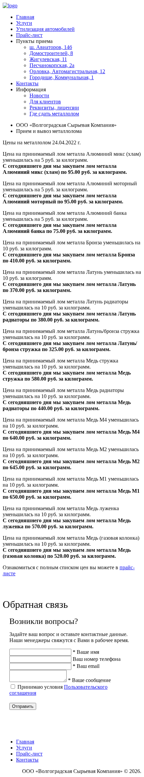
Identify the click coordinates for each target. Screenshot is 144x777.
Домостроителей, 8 (51, 53)
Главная (25, 17)
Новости (39, 95)
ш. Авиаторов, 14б (50, 47)
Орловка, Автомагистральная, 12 (67, 71)
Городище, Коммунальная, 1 (61, 77)
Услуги (24, 23)
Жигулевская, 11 (48, 59)
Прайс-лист (29, 35)
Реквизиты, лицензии (54, 107)
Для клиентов (45, 101)
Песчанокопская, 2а (51, 65)
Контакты (27, 83)
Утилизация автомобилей (45, 29)
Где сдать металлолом (54, 113)
